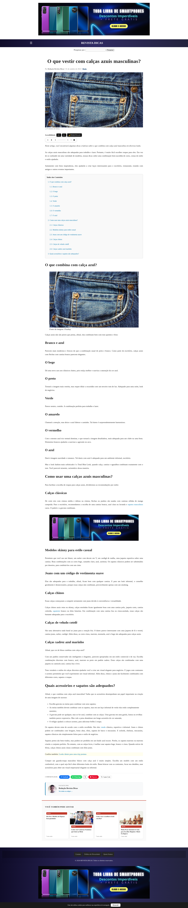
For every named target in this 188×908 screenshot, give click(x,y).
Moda (84, 69)
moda (103, 727)
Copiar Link (106, 777)
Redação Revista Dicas (68, 788)
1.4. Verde (53, 201)
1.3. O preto (54, 196)
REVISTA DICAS (92, 43)
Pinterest (94, 777)
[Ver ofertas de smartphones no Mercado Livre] (94, 19)
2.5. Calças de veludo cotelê (59, 244)
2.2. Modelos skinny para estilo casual (63, 230)
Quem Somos (108, 854)
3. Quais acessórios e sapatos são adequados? (63, 254)
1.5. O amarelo (55, 206)
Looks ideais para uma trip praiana (72, 754)
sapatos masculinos (135, 504)
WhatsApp (77, 777)
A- (64, 135)
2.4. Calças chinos (56, 239)
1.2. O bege (54, 191)
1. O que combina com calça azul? (59, 182)
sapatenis (56, 611)
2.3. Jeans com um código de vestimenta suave (66, 235)
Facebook (65, 777)
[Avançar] (55, 140)
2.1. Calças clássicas (57, 225)
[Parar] (74, 140)
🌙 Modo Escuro (74, 135)
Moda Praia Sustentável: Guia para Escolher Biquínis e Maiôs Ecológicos (130, 832)
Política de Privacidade (92, 854)
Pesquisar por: (79, 50)
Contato (78, 854)
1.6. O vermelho (55, 211)
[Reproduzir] (51, 140)
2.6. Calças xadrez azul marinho (61, 249)
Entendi (115, 905)
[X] (85, 777)
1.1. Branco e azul (56, 187)
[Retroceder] (48, 140)
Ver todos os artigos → (66, 791)
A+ (59, 135)
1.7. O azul (53, 215)
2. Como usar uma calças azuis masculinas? (63, 220)
